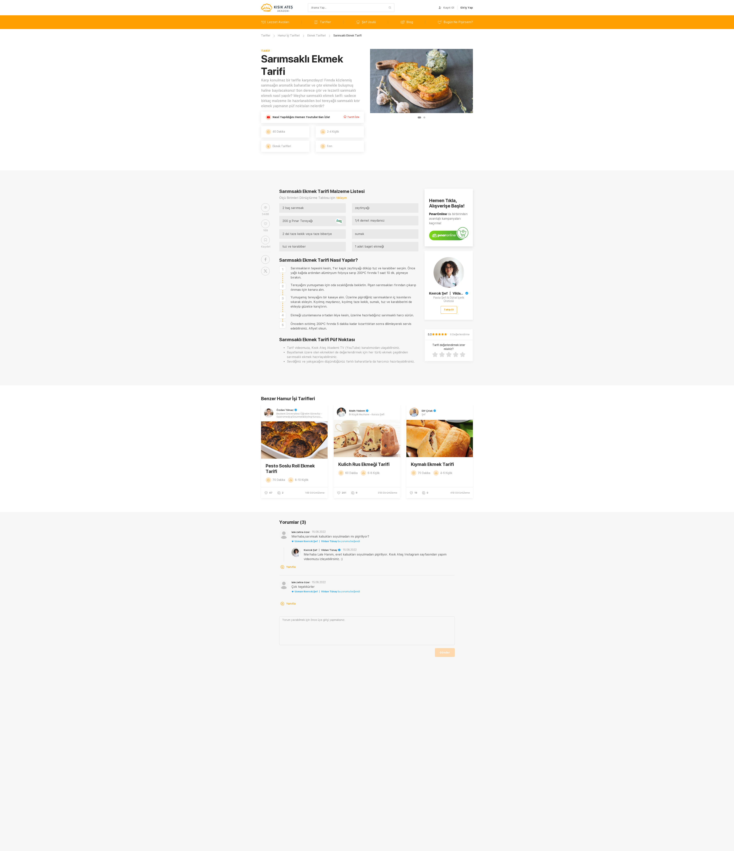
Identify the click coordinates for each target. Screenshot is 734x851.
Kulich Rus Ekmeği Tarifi (364, 464)
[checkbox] (282, 269)
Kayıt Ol (448, 7)
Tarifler (325, 22)
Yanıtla (291, 566)
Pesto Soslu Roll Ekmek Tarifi (290, 468)
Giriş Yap (466, 7)
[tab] (419, 117)
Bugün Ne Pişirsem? (458, 22)
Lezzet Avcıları (278, 22)
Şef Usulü (369, 22)
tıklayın (341, 198)
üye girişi (323, 619)
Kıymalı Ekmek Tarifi (432, 464)
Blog (409, 22)
